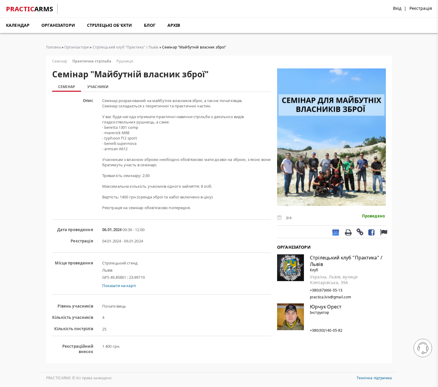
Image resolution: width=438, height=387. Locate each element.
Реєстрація (420, 8)
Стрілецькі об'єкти (109, 25)
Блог (150, 25)
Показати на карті (119, 285)
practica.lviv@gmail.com (330, 297)
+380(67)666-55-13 (326, 290)
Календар (17, 25)
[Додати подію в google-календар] (335, 232)
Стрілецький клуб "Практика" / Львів (126, 47)
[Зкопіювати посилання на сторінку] (360, 231)
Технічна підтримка (374, 377)
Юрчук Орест (326, 306)
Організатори (58, 25)
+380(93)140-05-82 (326, 330)
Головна (53, 47)
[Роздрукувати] (348, 232)
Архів (173, 25)
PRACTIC (29, 8)
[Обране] (383, 232)
